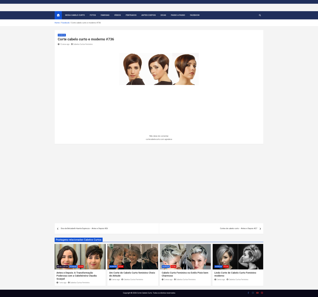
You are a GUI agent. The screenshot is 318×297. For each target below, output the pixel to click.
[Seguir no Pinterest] (262, 293)
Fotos (93, 15)
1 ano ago (62, 283)
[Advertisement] (159, 116)
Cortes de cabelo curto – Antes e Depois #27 (238, 228)
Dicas (163, 15)
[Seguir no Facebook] (248, 293)
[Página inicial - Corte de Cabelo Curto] (58, 15)
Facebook (194, 15)
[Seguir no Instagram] (253, 293)
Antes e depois (148, 15)
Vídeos (117, 15)
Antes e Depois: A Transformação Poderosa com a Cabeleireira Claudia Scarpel (77, 275)
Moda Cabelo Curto (75, 15)
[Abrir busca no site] (260, 15)
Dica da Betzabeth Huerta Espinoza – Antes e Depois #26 (84, 228)
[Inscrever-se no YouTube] (257, 293)
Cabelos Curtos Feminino (83, 44)
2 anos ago (115, 279)
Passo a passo (178, 15)
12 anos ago (65, 44)
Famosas (105, 15)
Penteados (131, 15)
